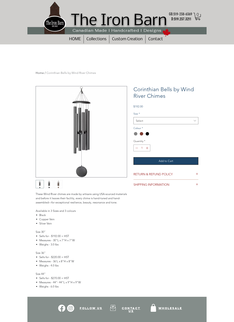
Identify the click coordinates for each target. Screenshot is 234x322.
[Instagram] (70, 308)
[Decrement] (136, 148)
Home (40, 73)
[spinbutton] (142, 148)
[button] (197, 16)
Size (136, 113)
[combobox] (165, 120)
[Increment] (147, 148)
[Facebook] (61, 308)
